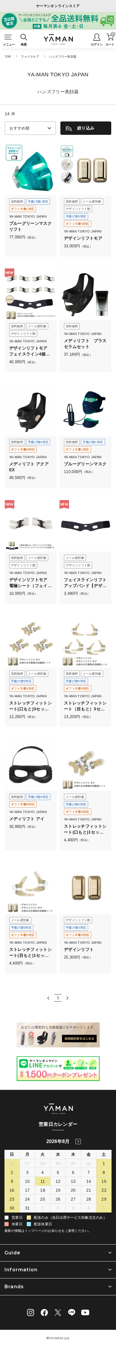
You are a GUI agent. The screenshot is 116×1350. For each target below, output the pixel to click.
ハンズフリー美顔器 (62, 56)
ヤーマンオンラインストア (58, 6)
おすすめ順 (19, 128)
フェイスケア (30, 56)
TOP (8, 56)
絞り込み (85, 128)
